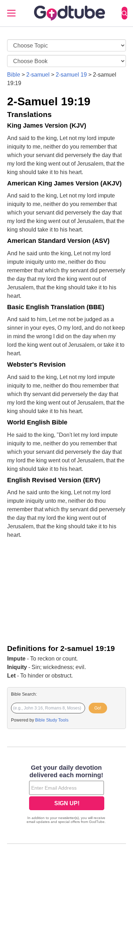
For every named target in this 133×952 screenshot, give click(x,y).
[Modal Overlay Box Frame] (66, 794)
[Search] (124, 13)
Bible (13, 75)
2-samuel (38, 75)
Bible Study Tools (51, 720)
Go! (97, 708)
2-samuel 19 (71, 75)
